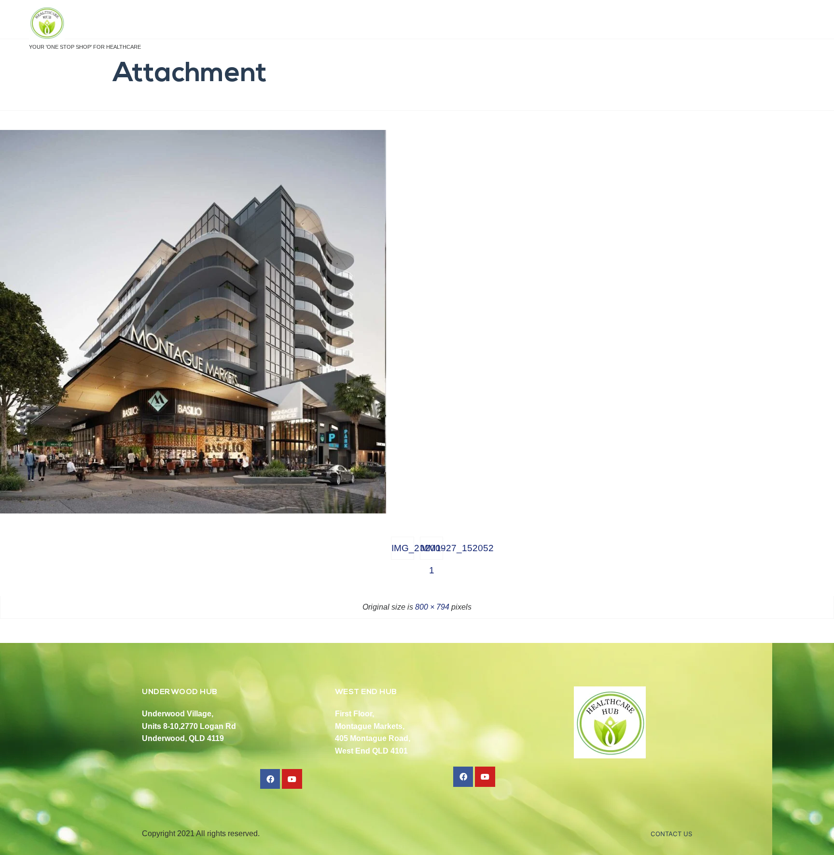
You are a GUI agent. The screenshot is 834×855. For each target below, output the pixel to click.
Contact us (671, 834)
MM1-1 (431, 551)
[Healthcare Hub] (85, 23)
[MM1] (193, 511)
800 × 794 (432, 607)
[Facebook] (270, 779)
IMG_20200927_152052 (402, 548)
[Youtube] (292, 779)
